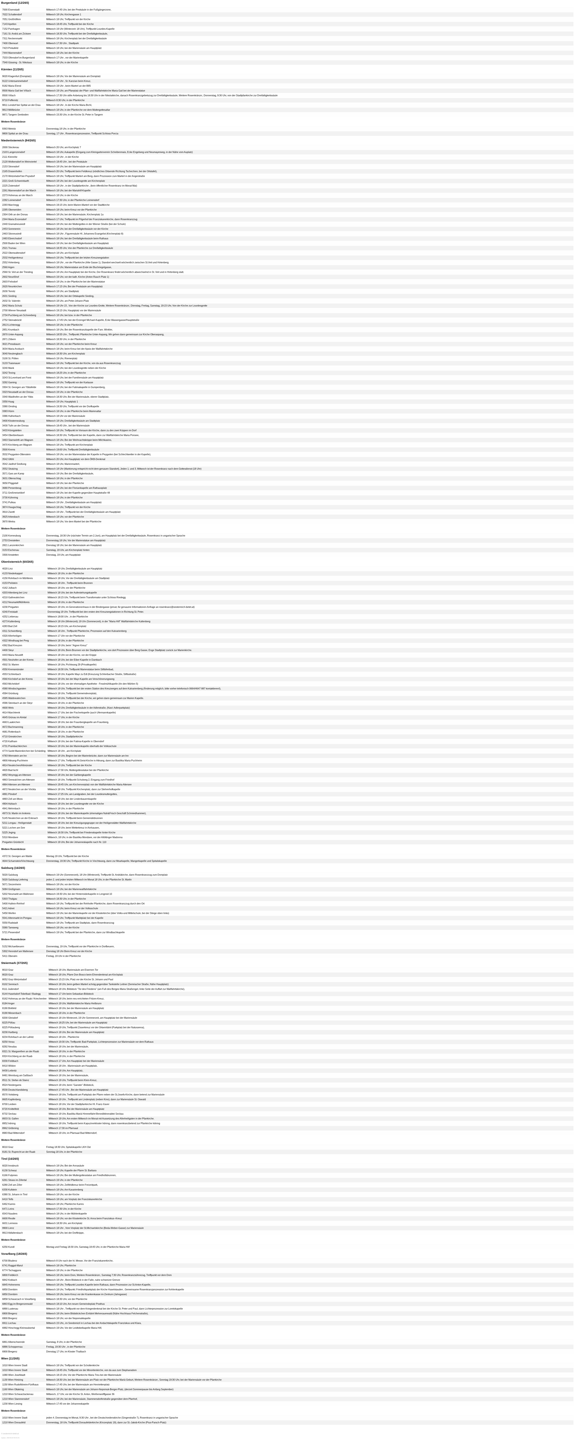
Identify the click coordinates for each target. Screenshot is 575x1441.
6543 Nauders (9, 1213)
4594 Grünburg (10, 693)
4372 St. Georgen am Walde (17, 856)
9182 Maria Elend (11, 86)
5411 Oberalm (9, 956)
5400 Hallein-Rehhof (13, 903)
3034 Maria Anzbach (13, 349)
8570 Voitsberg (10, 1094)
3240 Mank (8, 368)
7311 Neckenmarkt (12, 38)
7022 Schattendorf (12, 14)
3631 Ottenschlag (11, 478)
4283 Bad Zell (9, 626)
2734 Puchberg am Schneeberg (19, 315)
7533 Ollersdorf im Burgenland (18, 57)
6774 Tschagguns (11, 1270)
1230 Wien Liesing (12, 1403)
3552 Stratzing (10, 468)
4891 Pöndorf (9, 794)
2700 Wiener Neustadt (14, 310)
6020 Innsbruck (10, 1165)
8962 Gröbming (10, 1128)
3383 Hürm (8, 411)
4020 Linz (7, 568)
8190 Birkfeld (9, 1008)
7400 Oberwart (10, 43)
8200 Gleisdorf (10, 1018)
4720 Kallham (9, 741)
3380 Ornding (9, 406)
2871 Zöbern (9, 339)
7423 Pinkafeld (10, 48)
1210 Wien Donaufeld (13, 1422)
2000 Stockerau (10, 147)
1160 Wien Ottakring (13, 1389)
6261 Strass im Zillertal (14, 1180)
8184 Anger (8, 1003)
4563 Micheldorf (10, 683)
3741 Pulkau (9, 502)
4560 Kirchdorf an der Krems (17, 679)
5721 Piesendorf (11, 932)
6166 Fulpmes (10, 1175)
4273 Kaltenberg (11, 621)
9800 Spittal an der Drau (15, 133)
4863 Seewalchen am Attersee (18, 779)
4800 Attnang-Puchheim (15, 760)
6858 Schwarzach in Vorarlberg (19, 1299)
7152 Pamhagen (11, 29)
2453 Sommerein (11, 229)
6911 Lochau (9, 1323)
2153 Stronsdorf (10, 166)
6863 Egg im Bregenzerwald (17, 1304)
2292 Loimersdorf (11, 200)
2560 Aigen (8, 267)
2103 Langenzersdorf (13, 152)
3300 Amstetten (10, 555)
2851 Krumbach (10, 329)
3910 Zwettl (8, 512)
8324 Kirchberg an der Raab (17, 1056)
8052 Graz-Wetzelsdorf (14, 979)
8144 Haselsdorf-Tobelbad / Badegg (21, 994)
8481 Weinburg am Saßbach (17, 1075)
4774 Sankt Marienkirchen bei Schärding (24, 751)
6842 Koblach (9, 1280)
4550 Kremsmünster (13, 669)
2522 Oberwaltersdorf (13, 253)
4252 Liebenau (10, 616)
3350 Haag (8, 401)
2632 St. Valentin (11, 301)
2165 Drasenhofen (12, 171)
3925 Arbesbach (11, 516)
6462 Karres (8, 1204)
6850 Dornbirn (10, 1289)
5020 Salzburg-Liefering (15, 879)
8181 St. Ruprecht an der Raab (18, 1152)
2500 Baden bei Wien (13, 243)
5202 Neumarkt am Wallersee (18, 894)
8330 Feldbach (10, 1061)
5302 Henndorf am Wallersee (17, 951)
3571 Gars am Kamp (13, 473)
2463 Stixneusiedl (11, 233)
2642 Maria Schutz (12, 305)
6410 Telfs (7, 1199)
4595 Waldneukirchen (13, 698)
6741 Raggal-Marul (12, 1265)
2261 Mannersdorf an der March (19, 190)
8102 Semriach (10, 984)
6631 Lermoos (10, 1223)
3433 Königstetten (12, 430)
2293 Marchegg (10, 205)
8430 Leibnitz (9, 1070)
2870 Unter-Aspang (12, 334)
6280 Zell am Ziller (12, 1185)
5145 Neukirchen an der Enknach (20, 818)
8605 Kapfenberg (11, 1099)
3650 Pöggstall (10, 483)
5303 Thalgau (9, 898)
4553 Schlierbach (11, 674)
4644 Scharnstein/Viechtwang (18, 861)
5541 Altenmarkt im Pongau (17, 918)
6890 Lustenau (10, 1308)
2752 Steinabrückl (12, 320)
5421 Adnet (8, 908)
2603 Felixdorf (10, 281)
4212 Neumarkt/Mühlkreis (15, 602)
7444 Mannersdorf (12, 53)
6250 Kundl (8, 1247)
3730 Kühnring (10, 497)
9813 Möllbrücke (11, 110)
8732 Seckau (9, 1113)
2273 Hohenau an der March (17, 195)
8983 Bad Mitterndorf (13, 1133)
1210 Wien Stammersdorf (15, 1399)
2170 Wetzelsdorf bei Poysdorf (18, 176)
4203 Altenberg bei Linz (14, 592)
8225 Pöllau (8, 1022)
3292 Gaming (9, 382)
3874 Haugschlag (11, 507)
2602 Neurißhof (10, 277)
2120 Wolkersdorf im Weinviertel (19, 161)
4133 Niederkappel (12, 573)
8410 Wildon (9, 1066)
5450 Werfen (9, 913)
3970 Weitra (8, 521)
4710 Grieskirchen (12, 736)
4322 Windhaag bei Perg (15, 640)
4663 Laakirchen (11, 722)
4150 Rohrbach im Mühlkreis (17, 578)
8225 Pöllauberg (11, 1027)
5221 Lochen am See (13, 827)
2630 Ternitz (8, 291)
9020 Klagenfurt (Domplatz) (16, 76)
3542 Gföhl (8, 459)
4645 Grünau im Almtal (14, 717)
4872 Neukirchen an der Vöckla (19, 789)
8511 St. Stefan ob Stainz (15, 1080)
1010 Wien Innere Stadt (14, 1365)
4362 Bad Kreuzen (12, 645)
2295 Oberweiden (11, 209)
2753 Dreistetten (11, 540)
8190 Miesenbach (11, 1013)
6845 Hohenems (11, 1284)
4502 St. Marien (10, 664)
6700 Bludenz (9, 1260)
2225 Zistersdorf (10, 185)
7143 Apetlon (9, 24)
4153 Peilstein (10, 583)
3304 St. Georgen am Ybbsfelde (19, 387)
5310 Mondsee (10, 837)
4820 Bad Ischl (10, 770)
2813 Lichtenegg (11, 325)
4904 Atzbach (9, 803)
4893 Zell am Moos (12, 799)
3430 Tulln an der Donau (15, 425)
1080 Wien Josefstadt (13, 1375)
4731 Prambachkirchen (14, 746)
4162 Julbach (9, 588)
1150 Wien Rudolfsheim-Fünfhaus (20, 1384)
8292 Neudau (9, 1046)
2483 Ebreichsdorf (12, 238)
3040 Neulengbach (12, 353)
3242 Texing (8, 373)
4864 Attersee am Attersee (16, 784)
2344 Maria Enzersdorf (14, 219)
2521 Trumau (9, 248)
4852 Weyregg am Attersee (16, 775)
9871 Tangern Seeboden (15, 114)
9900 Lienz (8, 1228)
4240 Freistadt (10, 612)
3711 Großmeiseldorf (13, 492)
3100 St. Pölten (10, 358)
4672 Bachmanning (12, 727)
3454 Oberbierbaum (13, 435)
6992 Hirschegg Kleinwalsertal (18, 1328)
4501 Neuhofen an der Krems (18, 660)
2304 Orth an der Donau (15, 214)
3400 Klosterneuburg (13, 421)
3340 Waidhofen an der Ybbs (17, 397)
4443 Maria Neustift (12, 655)
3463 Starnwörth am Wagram (17, 440)
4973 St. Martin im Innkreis (16, 813)
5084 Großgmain (11, 889)
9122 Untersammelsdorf (15, 81)
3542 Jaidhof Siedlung (14, 464)
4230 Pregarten (10, 607)
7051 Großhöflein (11, 19)
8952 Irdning (9, 1123)
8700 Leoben (9, 1104)
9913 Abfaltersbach (12, 1233)
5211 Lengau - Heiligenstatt (16, 823)
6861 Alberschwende (13, 1342)
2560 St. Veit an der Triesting (17, 272)
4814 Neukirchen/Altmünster (17, 765)
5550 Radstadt (10, 922)
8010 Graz (7, 970)
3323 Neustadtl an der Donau (18, 392)
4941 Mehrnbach (11, 808)
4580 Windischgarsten (14, 688)
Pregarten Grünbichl (13, 842)
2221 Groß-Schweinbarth (15, 181)
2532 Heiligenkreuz (12, 257)
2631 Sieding (9, 296)
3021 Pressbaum (11, 344)
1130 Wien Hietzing (12, 1379)
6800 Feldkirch (10, 1275)
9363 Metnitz (9, 128)
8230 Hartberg (10, 1032)
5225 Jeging (8, 832)
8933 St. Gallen (10, 1118)
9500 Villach (9, 95)
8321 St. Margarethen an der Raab (20, 1051)
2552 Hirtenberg (10, 262)
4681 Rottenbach (11, 731)
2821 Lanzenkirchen (13, 545)
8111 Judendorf (10, 989)
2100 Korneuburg (11, 535)
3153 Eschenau (10, 550)
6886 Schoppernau (12, 1346)
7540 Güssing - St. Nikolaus (17, 62)
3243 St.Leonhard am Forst (16, 377)
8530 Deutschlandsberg (15, 1090)
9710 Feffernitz (10, 100)
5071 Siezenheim (11, 884)
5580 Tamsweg (10, 927)
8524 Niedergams (11, 1085)
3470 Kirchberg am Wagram (17, 444)
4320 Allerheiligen (12, 636)
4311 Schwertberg (12, 631)
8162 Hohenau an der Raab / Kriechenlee (24, 998)
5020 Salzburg (10, 875)
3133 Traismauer (11, 363)
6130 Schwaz (9, 1170)
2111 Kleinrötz (9, 157)
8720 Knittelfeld (10, 1109)
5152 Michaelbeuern (13, 946)
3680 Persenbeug (11, 488)
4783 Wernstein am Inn (14, 755)
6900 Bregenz (9, 1313)
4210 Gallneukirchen (13, 597)
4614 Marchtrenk (11, 712)
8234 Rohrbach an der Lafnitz (18, 1037)
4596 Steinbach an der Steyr (17, 703)
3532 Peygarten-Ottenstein (16, 454)
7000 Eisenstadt (10, 9)
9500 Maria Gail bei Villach (16, 90)
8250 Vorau (8, 1042)
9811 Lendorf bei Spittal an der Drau (21, 105)
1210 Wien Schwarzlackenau (17, 1394)
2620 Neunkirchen (12, 286)
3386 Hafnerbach (11, 416)
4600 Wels (8, 707)
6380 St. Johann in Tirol (14, 1194)
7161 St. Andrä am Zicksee (16, 33)
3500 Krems (8, 449)
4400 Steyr (8, 650)
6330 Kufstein (9, 1189)
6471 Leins (8, 1209)
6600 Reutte (8, 1218)
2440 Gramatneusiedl (13, 224)
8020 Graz (7, 974)
